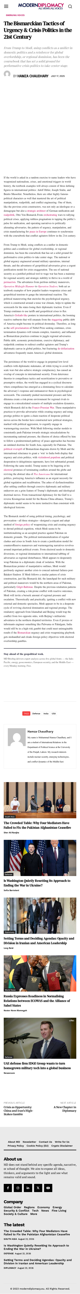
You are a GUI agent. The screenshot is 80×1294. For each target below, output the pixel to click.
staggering (57, 319)
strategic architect (36, 210)
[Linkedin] (33, 87)
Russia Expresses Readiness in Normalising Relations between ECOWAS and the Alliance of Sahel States (37, 1001)
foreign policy (22, 524)
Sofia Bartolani (11, 890)
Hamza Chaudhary (33, 76)
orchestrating (50, 215)
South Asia (10, 816)
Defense (36, 713)
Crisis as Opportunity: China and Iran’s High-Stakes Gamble (18, 1111)
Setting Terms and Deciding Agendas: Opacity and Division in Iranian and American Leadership (39, 940)
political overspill (13, 449)
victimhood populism (49, 457)
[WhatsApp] (24, 87)
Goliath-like (21, 315)
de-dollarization (66, 348)
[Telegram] (50, 87)
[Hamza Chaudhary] (8, 74)
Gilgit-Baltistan (25, 587)
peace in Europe (38, 231)
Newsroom (9, 1073)
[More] (59, 87)
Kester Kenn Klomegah (15, 1010)
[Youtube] (48, 1188)
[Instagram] (18, 1188)
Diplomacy (9, 932)
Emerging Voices (15, 15)
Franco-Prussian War (43, 407)
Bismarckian (24, 632)
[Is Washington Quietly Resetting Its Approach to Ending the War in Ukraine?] (40, 858)
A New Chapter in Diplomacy (65, 1109)
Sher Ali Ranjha (11, 832)
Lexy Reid (8, 948)
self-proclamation (19, 328)
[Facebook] (7, 87)
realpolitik (9, 215)
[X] (16, 87)
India (46, 713)
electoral (8, 469)
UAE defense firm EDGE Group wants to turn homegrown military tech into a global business (37, 1065)
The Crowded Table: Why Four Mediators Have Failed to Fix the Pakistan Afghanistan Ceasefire (37, 825)
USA (54, 713)
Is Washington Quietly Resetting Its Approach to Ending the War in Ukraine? (37, 883)
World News (10, 990)
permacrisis (10, 282)
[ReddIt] (41, 87)
